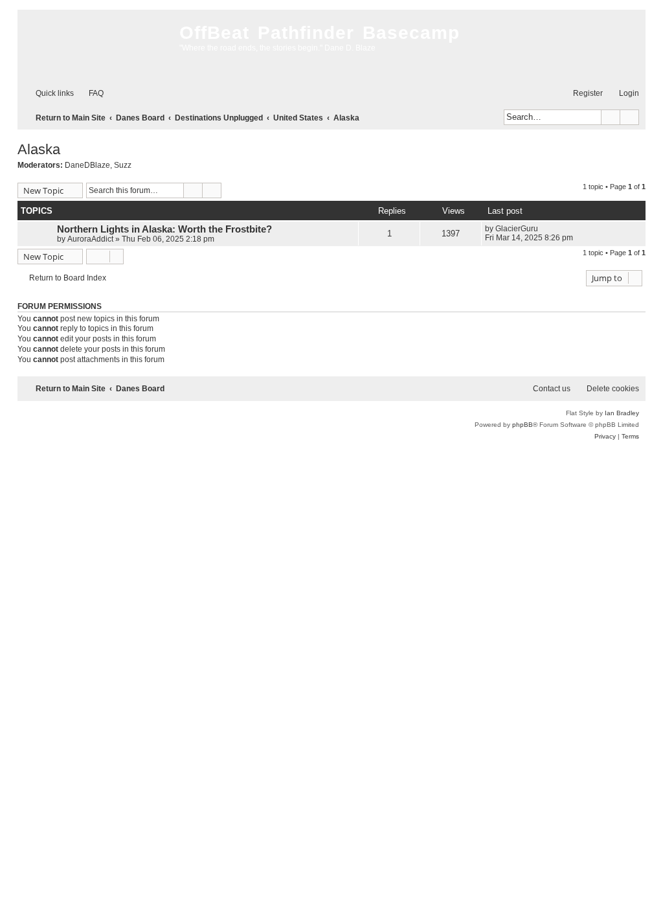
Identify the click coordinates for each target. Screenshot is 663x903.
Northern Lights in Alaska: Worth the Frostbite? (164, 229)
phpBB (522, 424)
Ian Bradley (622, 413)
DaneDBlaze (87, 165)
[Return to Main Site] (95, 45)
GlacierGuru (516, 228)
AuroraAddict (90, 239)
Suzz (122, 165)
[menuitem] (90, 93)
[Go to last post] (544, 228)
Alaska (38, 149)
